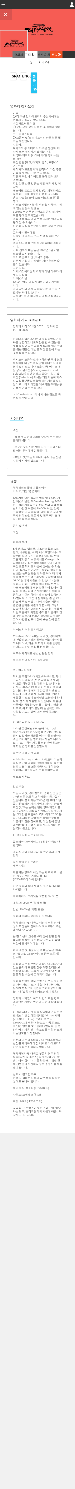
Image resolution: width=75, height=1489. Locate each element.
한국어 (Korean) (34, 82)
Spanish (14, 76)
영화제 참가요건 (22, 106)
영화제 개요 (25, 320)
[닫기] (6, 14)
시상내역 (17, 418)
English (24, 76)
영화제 (18, 54)
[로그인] (72, 4)
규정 (13, 481)
